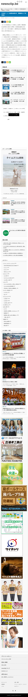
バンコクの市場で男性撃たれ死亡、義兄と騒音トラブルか (17, 85)
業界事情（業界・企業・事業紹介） (10, 315)
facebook (21, 1)
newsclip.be (13, 695)
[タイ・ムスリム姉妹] (14, 186)
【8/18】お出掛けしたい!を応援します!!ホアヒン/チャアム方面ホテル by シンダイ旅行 (18, 212)
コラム (2, 686)
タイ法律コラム (6, 304)
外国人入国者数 (6, 321)
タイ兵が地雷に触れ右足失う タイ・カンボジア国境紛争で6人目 (18, 71)
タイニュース (9, 17)
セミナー (5, 269)
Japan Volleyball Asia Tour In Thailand (10, 265)
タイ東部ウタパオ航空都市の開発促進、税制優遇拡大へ (13, 253)
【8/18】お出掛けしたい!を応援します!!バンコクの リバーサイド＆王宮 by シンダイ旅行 (18, 221)
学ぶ (4, 294)
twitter (19, 1)
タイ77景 (5, 275)
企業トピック (6, 271)
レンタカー (6, 292)
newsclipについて (4, 670)
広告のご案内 (3, 664)
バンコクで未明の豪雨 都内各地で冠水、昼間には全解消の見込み (18, 93)
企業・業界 (5, 306)
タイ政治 (5, 298)
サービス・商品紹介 (6, 290)
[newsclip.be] (9, 3)
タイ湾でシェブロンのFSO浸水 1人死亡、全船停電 (19, 109)
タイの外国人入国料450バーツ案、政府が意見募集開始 (13, 255)
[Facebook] (15, 690)
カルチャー (5, 273)
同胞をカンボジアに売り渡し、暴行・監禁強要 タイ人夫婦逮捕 (18, 78)
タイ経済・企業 (6, 302)
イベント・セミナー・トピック (8, 263)
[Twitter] (13, 690)
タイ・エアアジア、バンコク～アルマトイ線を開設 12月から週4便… (18, 101)
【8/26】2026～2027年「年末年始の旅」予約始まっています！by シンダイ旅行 (18, 203)
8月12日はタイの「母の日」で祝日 (10, 381)
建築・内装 (6, 317)
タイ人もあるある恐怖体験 (8, 286)
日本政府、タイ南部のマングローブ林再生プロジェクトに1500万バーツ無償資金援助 (8, 109)
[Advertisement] (14, 132)
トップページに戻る (13, 114)
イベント (5, 267)
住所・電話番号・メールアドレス (7, 676)
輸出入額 (5, 325)
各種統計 (4, 319)
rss (17, 1)
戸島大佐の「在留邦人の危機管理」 (10, 288)
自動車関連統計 (6, 323)
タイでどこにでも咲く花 (8, 277)
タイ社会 (12, 17)
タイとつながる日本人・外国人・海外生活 (11, 284)
